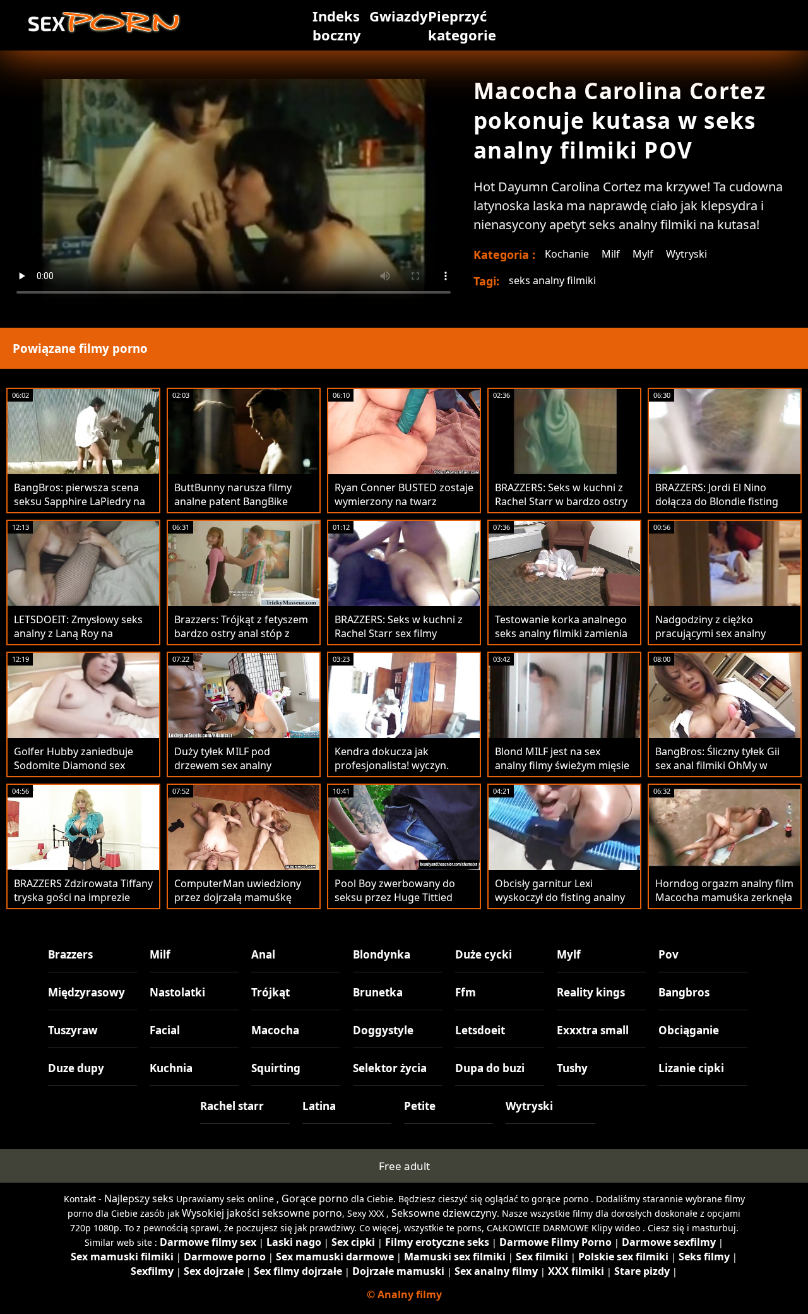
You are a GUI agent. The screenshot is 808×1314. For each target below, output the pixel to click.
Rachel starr (232, 1106)
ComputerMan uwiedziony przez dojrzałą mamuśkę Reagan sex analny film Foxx (240, 897)
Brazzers (70, 954)
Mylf (643, 254)
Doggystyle (383, 1030)
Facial (165, 1030)
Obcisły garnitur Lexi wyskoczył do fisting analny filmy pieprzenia (560, 897)
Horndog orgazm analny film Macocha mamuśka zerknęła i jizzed (724, 897)
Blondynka (381, 954)
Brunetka (378, 992)
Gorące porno (315, 1198)
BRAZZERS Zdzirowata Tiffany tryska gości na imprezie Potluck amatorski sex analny (83, 904)
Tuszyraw (73, 1030)
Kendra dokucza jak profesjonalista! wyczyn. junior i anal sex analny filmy (402, 765)
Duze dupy (76, 1068)
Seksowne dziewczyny (444, 1213)
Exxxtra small (593, 1030)
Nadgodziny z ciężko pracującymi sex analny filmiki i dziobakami (710, 633)
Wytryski (686, 254)
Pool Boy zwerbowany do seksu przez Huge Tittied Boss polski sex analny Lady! (401, 897)
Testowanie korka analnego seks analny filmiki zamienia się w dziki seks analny (561, 633)
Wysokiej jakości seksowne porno (262, 1213)
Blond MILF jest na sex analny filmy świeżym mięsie (562, 758)
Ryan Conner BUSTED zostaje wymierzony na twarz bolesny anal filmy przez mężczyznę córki (404, 508)
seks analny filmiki (552, 280)
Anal (263, 954)
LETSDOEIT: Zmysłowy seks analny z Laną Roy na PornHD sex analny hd (78, 633)
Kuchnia (171, 1068)
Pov (668, 954)
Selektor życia (390, 1068)
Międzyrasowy (86, 992)
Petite (420, 1106)
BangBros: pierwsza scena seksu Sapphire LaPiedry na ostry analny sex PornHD (79, 501)
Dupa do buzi (490, 1068)
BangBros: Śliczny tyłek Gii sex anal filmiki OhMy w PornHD (717, 765)
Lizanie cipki (691, 1068)
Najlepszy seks (139, 1198)
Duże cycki (483, 954)
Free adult (404, 1166)
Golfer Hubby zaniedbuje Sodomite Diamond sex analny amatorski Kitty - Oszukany (73, 772)
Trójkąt (270, 992)
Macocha (275, 1030)
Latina (319, 1106)
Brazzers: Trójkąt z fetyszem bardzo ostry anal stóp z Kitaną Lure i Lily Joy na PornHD (241, 640)
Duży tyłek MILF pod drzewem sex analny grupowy (222, 765)
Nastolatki (177, 992)
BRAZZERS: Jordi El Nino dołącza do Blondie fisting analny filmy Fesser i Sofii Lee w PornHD (724, 508)
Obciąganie (688, 1030)
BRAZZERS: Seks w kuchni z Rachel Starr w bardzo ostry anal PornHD (561, 501)
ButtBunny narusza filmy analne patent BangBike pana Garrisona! (233, 501)
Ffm (465, 992)
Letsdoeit (480, 1030)
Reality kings (591, 992)
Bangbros (684, 992)
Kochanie (567, 254)
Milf (611, 254)
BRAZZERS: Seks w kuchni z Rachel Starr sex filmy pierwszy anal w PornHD (399, 633)
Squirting (275, 1068)
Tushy (572, 1068)
